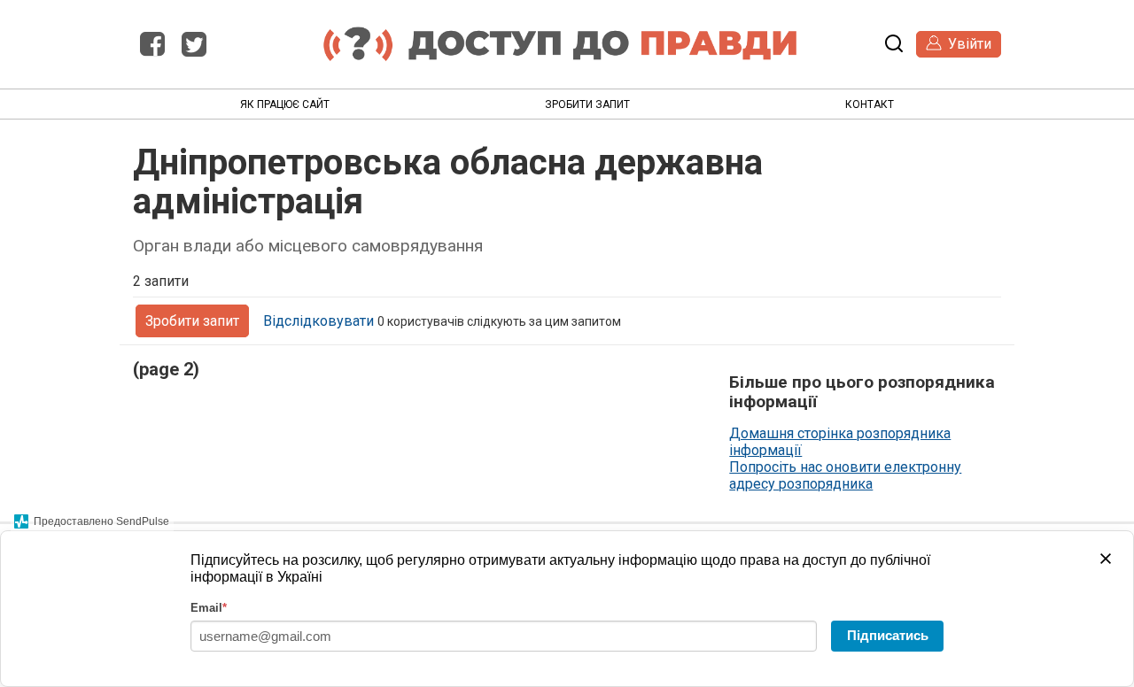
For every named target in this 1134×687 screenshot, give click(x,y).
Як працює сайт (285, 104)
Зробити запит (587, 104)
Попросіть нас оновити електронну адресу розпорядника (845, 475)
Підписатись (887, 635)
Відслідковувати (318, 321)
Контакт (869, 104)
